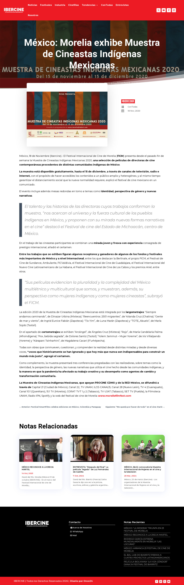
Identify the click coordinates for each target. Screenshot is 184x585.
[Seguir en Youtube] (164, 10)
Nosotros (33, 15)
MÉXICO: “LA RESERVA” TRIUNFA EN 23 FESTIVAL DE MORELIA (144, 529)
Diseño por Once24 (81, 581)
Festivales (46, 5)
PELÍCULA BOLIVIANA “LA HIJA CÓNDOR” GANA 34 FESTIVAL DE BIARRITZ (145, 563)
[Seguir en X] (159, 10)
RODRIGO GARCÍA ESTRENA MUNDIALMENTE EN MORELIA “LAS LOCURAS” (143, 541)
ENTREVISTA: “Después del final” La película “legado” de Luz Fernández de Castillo (91, 469)
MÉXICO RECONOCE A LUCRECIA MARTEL (146, 535)
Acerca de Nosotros (82, 527)
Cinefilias (73, 5)
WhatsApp (78, 531)
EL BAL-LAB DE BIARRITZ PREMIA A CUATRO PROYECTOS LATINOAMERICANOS (147, 556)
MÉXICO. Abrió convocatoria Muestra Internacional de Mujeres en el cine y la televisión (142, 469)
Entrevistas (122, 5)
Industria (60, 5)
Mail (75, 535)
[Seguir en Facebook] (169, 10)
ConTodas (107, 5)
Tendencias (88, 5)
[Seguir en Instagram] (174, 10)
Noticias (32, 5)
